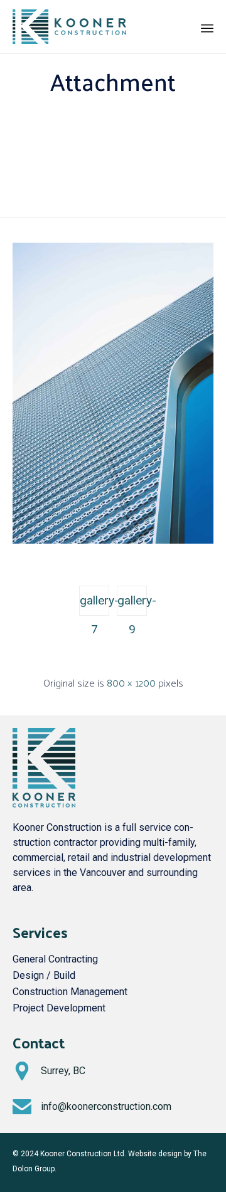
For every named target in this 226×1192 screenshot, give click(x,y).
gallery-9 (132, 604)
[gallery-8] (113, 540)
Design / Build (44, 975)
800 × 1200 (131, 682)
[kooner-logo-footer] (44, 804)
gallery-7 (94, 604)
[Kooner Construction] (69, 26)
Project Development (59, 1008)
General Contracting (55, 959)
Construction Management (70, 992)
